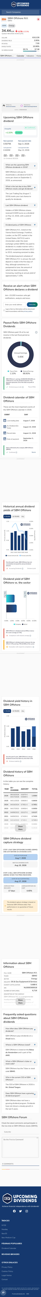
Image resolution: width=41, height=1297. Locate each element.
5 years (7, 517)
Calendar (20, 56)
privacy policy (27, 311)
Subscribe (32, 305)
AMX (4, 25)
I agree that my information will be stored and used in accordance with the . (20, 310)
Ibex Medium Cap (8, 1237)
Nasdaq (5, 1229)
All (23, 517)
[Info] (36, 332)
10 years (15, 517)
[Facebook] (14, 1211)
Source (34, 452)
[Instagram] (26, 1211)
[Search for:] (20, 12)
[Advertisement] (20, 81)
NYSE (4, 1225)
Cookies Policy (7, 1271)
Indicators (30, 56)
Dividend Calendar (9, 1248)
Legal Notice (7, 1275)
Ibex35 (4, 1233)
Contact (5, 1279)
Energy (11, 25)
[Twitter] (20, 1211)
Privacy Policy (7, 1267)
